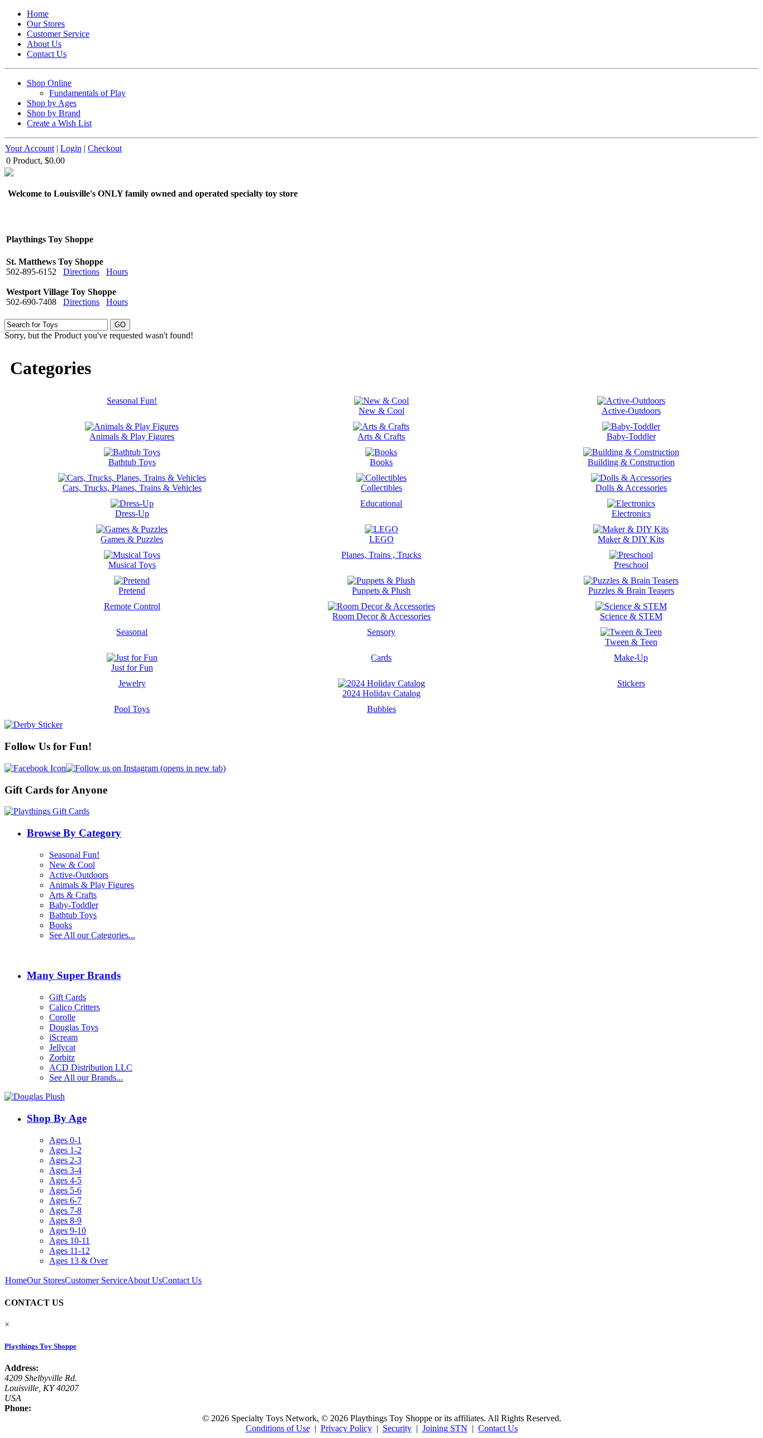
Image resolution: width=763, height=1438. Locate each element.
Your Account (29, 148)
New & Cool (72, 865)
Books (60, 925)
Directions (81, 271)
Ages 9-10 (67, 1230)
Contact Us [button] (498, 1428)
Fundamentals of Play (87, 93)
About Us (44, 44)
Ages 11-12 (69, 1250)
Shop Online (49, 83)
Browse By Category (74, 833)
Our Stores (46, 23)
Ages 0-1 (65, 1140)
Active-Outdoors (78, 875)
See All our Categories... (92, 935)
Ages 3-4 (65, 1170)
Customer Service (58, 34)
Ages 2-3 (65, 1160)
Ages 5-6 (65, 1190)
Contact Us (46, 54)
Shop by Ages (52, 103)
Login (71, 148)
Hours (117, 271)
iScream (63, 1037)
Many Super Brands (74, 975)
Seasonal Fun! (74, 854)
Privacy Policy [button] (346, 1428)
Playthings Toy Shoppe (40, 1346)
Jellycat (62, 1047)
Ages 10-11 (69, 1240)
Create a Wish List (59, 123)
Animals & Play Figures (91, 885)
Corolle (62, 1017)
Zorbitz (62, 1057)
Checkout (105, 148)
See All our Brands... (86, 1077)
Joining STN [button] (445, 1428)
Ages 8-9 (65, 1220)
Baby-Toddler (73, 905)
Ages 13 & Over (78, 1260)
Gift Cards (67, 997)
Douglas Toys (73, 1027)
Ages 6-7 (65, 1200)
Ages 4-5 (65, 1180)
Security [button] (397, 1428)
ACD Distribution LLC (90, 1067)
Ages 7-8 (65, 1210)
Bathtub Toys (73, 915)
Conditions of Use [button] (278, 1428)
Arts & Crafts (73, 895)
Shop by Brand (53, 113)
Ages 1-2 (65, 1150)
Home (38, 13)
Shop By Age (57, 1118)
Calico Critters (74, 1007)
